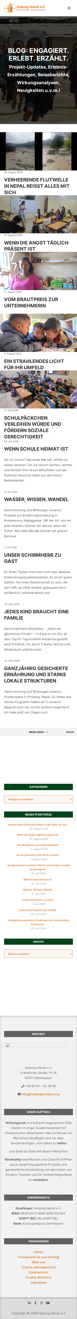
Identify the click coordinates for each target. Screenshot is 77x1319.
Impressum (38, 1282)
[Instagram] (41, 1303)
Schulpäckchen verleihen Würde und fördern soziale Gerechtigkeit (32, 427)
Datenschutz (38, 1272)
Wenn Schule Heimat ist (36, 449)
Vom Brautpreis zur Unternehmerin (31, 302)
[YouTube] (48, 1303)
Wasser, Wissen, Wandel (36, 499)
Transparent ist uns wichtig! (39, 1257)
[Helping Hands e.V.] (24, 8)
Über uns (38, 1262)
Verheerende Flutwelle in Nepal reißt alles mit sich (37, 186)
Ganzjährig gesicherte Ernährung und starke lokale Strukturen (36, 674)
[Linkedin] (29, 1303)
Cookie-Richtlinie (39, 1277)
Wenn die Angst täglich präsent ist (37, 834)
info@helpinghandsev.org (41, 1094)
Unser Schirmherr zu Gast (37, 899)
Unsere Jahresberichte (39, 1267)
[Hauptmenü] (69, 8)
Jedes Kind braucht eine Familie (37, 910)
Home (38, 1252)
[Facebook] (35, 1303)
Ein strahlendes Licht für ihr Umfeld (34, 364)
